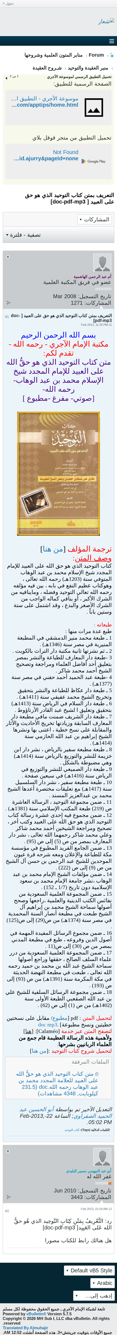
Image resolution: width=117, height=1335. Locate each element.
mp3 (52, 1024)
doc (42, 1024)
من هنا (53, 549)
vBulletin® (36, 1313)
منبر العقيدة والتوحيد (88, 68)
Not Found (65, 152)
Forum (96, 55)
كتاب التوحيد (71, 1129)
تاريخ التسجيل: (94, 296)
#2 (7, 1211)
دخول (9, 3)
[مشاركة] (8, 303)
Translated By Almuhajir (25, 1327)
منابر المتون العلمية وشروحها (53, 55)
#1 (7, 317)
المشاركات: (97, 303)
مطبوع (60, 1018)
